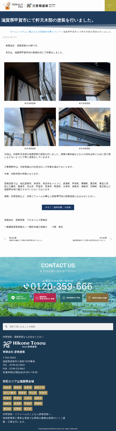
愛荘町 (7, 408)
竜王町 (28, 408)
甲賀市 (43, 392)
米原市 (28, 387)
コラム (23, 31)
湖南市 (7, 403)
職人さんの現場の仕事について (45, 31)
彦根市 (17, 387)
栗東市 (22, 392)
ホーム (13, 31)
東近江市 (39, 387)
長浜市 (7, 387)
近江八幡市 (10, 392)
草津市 (7, 398)
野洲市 (17, 398)
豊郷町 (38, 403)
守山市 (32, 392)
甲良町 (28, 403)
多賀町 (17, 403)
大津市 (28, 398)
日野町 (17, 408)
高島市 (38, 398)
